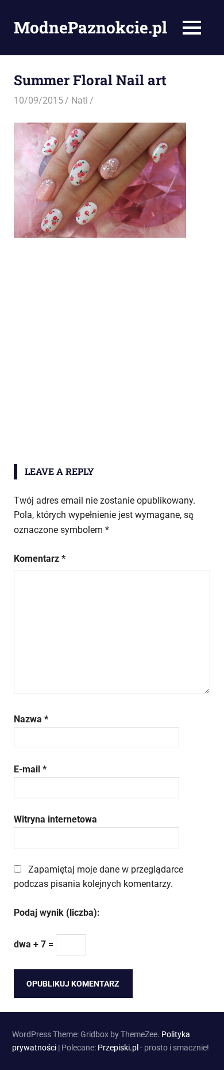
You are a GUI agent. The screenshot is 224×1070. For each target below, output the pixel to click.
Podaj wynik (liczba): (57, 912)
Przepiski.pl (118, 1047)
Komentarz (39, 558)
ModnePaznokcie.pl (90, 27)
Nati (79, 100)
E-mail (30, 769)
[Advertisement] (112, 350)
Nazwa (31, 719)
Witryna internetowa (55, 819)
